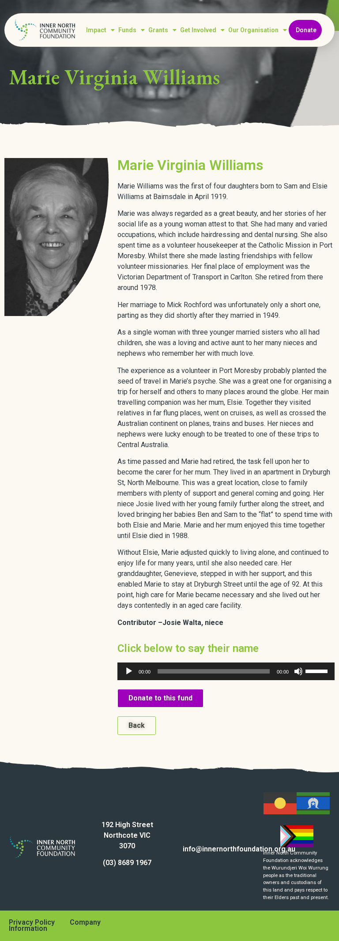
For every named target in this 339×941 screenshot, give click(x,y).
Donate (306, 30)
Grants (158, 30)
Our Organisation (253, 30)
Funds (127, 30)
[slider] (317, 670)
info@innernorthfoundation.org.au (239, 849)
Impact (96, 30)
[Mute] (298, 671)
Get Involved (198, 30)
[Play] (128, 671)
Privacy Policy (32, 922)
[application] (226, 671)
